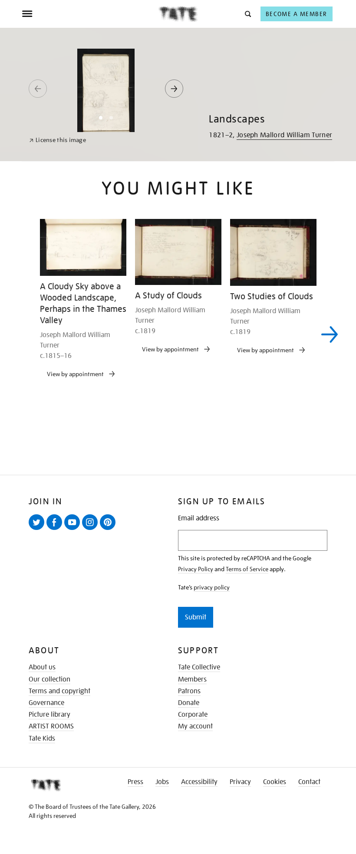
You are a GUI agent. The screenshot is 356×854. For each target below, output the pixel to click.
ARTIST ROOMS (51, 726)
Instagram (92, 529)
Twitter (38, 529)
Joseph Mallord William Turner (284, 135)
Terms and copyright (59, 691)
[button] (247, 13)
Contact (309, 782)
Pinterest (109, 529)
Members (192, 679)
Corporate (193, 714)
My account (195, 726)
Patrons (189, 691)
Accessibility (199, 782)
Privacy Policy (195, 569)
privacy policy (212, 587)
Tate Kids (42, 738)
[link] (57, 140)
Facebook (56, 529)
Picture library (49, 714)
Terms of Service (247, 569)
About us (42, 667)
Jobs (162, 782)
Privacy (240, 782)
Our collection (49, 679)
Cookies (274, 782)
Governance (46, 702)
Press (135, 782)
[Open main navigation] (90, 14)
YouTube (74, 529)
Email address (198, 518)
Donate (188, 702)
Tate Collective (199, 667)
